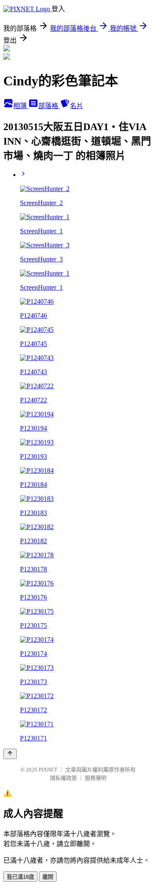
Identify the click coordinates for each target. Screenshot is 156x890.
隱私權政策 (63, 778)
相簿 (20, 105)
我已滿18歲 (20, 877)
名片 (76, 105)
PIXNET (48, 770)
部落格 (49, 105)
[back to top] (10, 754)
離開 (47, 877)
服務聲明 (95, 778)
